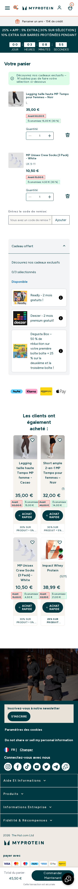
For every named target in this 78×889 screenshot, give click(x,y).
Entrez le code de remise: (27, 211)
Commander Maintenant (53, 875)
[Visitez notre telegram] (56, 767)
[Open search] (16, 8)
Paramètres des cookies (23, 729)
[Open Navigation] (7, 8)
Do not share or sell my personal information (39, 740)
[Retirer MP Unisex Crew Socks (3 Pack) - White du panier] (68, 196)
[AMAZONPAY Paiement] (46, 391)
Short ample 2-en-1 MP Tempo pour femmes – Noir (52, 472)
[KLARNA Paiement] (31, 391)
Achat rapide (27, 515)
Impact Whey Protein (52, 568)
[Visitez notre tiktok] (27, 767)
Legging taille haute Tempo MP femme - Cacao (25, 472)
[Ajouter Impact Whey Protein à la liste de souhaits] (60, 542)
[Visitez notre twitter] (46, 767)
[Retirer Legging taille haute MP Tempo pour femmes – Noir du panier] (68, 135)
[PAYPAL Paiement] (17, 391)
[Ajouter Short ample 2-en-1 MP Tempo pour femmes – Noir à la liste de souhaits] (60, 440)
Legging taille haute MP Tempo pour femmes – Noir (47, 95)
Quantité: (32, 129)
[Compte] (59, 8)
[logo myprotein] (38, 8)
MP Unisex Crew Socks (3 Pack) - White (47, 156)
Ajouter (60, 220)
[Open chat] (66, 767)
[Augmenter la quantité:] (49, 136)
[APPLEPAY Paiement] (61, 391)
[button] (68, 879)
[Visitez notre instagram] (8, 767)
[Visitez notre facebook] (18, 767)
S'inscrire (19, 716)
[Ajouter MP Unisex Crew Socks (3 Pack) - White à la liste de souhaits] (32, 542)
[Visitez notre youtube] (37, 767)
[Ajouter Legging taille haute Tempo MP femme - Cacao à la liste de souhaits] (32, 440)
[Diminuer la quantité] (30, 136)
